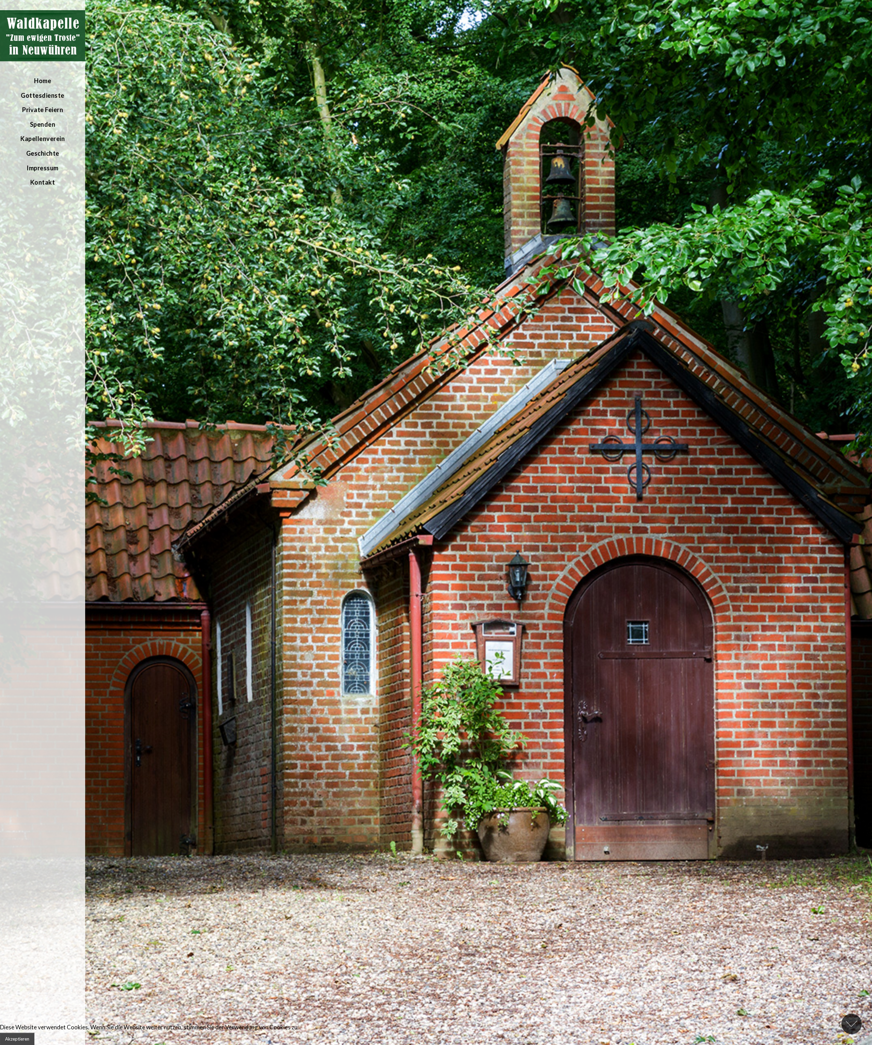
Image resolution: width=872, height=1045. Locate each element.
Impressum (43, 168)
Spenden (43, 124)
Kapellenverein (42, 138)
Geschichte (42, 153)
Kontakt (42, 182)
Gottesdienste (42, 95)
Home (42, 80)
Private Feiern (42, 109)
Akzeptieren (17, 1039)
